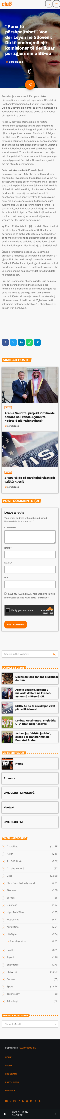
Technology (13, 994)
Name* (8, 548)
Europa (10, 898)
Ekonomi (11, 890)
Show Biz (12, 972)
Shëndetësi (13, 964)
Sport (10, 986)
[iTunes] (27, 1101)
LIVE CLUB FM (13, 822)
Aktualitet (12, 846)
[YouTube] (6, 1101)
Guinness (12, 905)
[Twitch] (14, 1101)
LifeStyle (11, 934)
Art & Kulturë (14, 861)
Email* (8, 563)
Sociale (11, 979)
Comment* (10, 527)
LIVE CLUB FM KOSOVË (19, 793)
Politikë (11, 950)
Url (6, 578)
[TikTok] (19, 1101)
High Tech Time (15, 912)
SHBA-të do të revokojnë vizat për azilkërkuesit (29, 479)
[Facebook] (35, 1101)
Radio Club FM (27, 1048)
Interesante (13, 919)
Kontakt (9, 807)
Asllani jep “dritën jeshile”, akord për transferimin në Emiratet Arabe (32, 737)
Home (19, 763)
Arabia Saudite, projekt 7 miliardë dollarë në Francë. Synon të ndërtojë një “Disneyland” (29, 417)
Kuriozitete (12, 927)
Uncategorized (18, 941)
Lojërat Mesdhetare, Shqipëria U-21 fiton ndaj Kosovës (35, 722)
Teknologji (12, 1001)
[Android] (39, 1101)
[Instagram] (31, 1101)
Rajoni (10, 957)
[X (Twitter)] (10, 1101)
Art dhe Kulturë (15, 868)
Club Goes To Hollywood (21, 883)
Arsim (10, 854)
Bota (8, 407)
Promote (9, 778)
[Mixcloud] (23, 1101)
